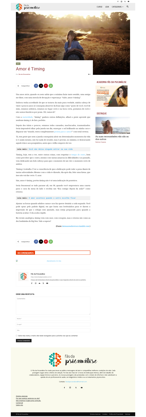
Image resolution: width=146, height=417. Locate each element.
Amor (18, 63)
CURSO (99, 7)
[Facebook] (117, 1)
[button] (127, 7)
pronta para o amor (62, 132)
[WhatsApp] (51, 86)
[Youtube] (128, 1)
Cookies (104, 414)
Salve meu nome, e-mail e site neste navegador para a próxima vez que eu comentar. (48, 336)
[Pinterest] (46, 86)
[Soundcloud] (40, 283)
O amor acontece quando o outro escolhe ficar (52, 198)
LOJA (107, 7)
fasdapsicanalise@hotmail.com (76, 382)
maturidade (27, 117)
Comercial (19, 403)
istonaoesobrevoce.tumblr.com (75, 226)
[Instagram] (121, 1)
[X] (125, 1)
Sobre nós (19, 405)
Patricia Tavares (100, 142)
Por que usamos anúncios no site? (28, 398)
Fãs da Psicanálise (24, 74)
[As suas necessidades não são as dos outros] (112, 125)
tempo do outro (78, 155)
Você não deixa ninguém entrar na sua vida (51, 149)
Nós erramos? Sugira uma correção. (28, 401)
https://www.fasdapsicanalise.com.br (41, 277)
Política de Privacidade (116, 414)
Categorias (117, 7)
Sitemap (127, 414)
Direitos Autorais (22, 396)
